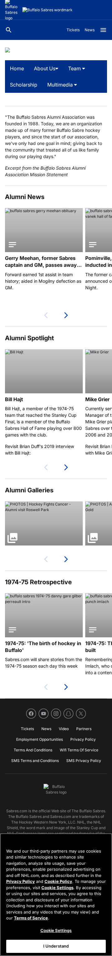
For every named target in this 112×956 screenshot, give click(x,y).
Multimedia (60, 85)
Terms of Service (31, 917)
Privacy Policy (20, 881)
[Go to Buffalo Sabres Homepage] (47, 10)
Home (17, 68)
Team (75, 68)
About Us (44, 68)
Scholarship (23, 85)
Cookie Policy (58, 881)
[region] (56, 894)
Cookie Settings (57, 887)
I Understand (56, 946)
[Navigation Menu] (103, 30)
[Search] (8, 30)
